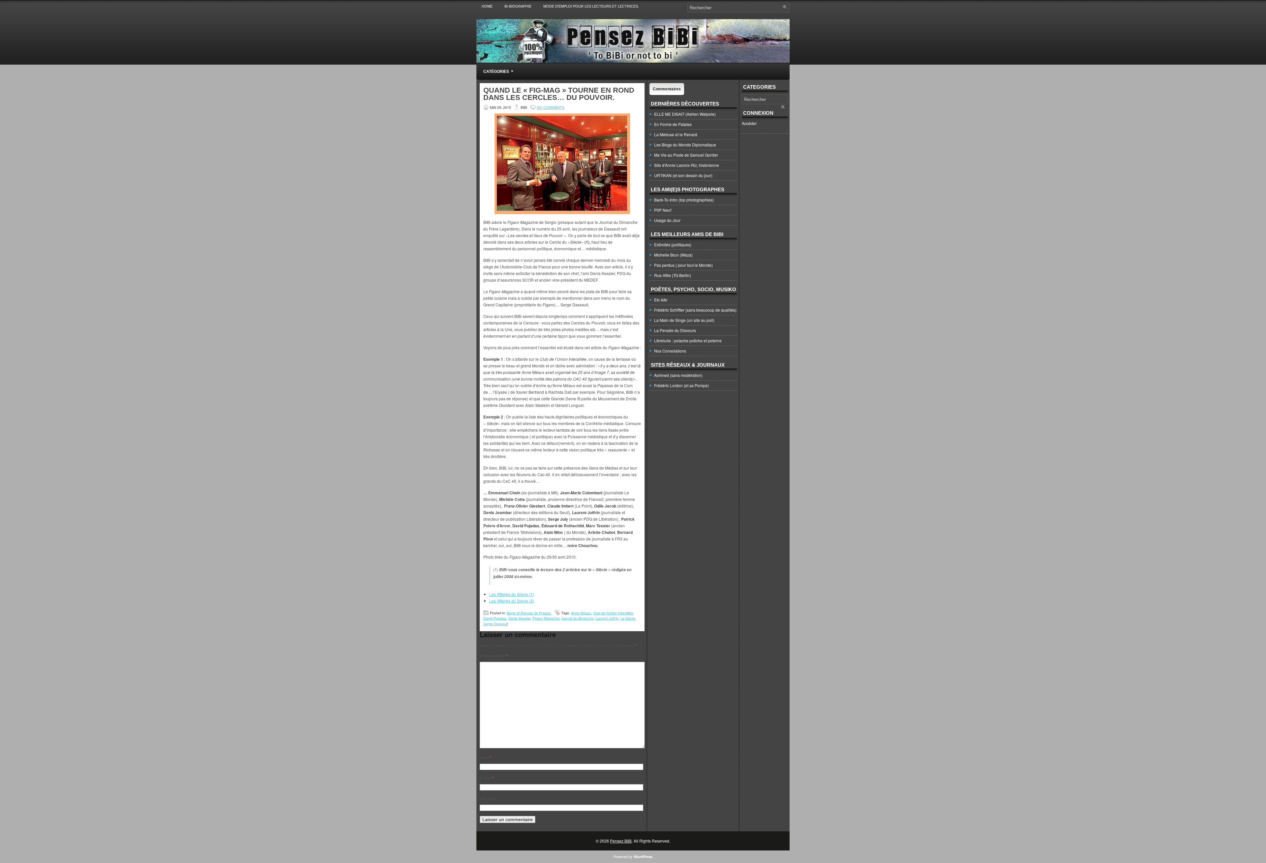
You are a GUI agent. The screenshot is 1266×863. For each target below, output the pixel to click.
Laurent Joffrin (606, 618)
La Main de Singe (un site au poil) (684, 320)
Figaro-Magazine (545, 618)
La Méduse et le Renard (675, 134)
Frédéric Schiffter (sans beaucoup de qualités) (695, 310)
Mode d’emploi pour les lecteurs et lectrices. (591, 6)
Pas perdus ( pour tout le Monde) (683, 265)
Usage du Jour (667, 220)
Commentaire (494, 656)
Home (487, 6)
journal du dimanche (577, 618)
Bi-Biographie (517, 6)
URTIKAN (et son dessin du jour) (683, 175)
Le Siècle (627, 618)
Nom (485, 757)
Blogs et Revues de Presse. (529, 612)
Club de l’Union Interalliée (613, 612)
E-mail (487, 778)
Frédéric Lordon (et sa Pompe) (681, 385)
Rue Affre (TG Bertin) (672, 275)
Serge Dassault (495, 623)
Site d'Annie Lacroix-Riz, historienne (686, 165)
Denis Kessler (519, 618)
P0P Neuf (662, 210)
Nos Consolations (670, 351)
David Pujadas (494, 618)
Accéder (749, 123)
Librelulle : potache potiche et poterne (688, 340)
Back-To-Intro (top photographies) (684, 199)
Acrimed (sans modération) (678, 375)
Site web (488, 798)
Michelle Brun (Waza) (673, 255)
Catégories (498, 71)
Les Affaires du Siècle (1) (511, 594)
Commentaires (667, 89)
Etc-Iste (660, 299)
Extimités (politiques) (672, 244)
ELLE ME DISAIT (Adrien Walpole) (685, 114)
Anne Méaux (581, 612)
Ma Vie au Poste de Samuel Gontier (686, 155)
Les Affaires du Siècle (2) (511, 600)
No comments (550, 107)
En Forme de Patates (673, 124)
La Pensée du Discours (675, 330)
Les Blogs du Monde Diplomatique (685, 144)
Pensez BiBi (621, 841)
